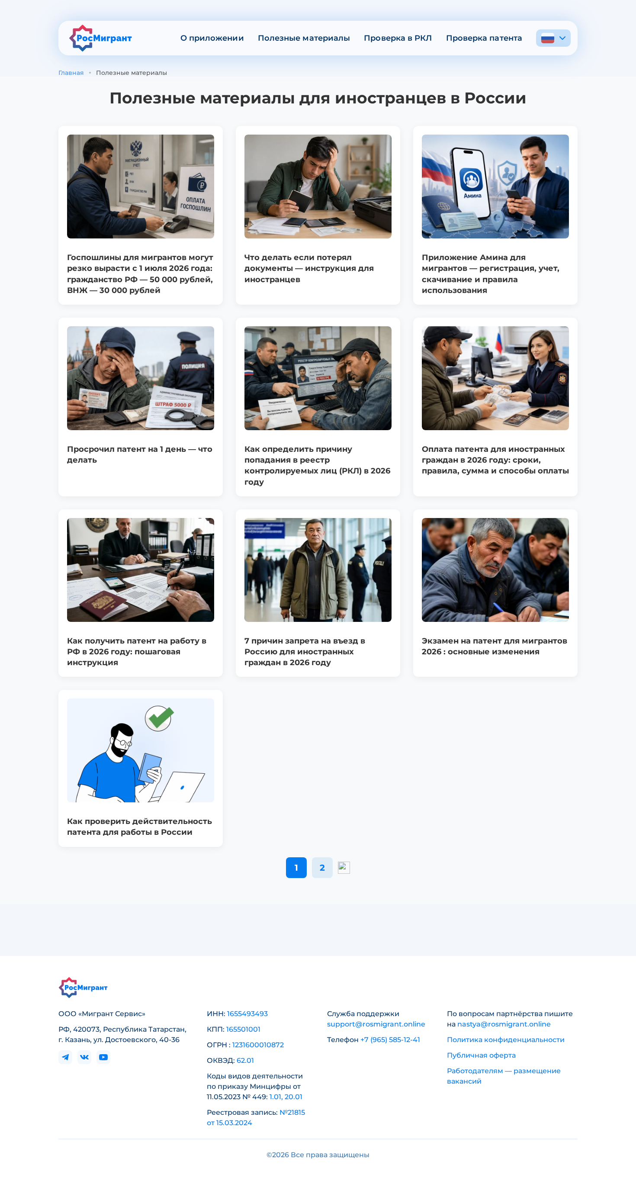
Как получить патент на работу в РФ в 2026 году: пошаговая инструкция (136, 651)
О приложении (212, 38)
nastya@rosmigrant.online (504, 1024)
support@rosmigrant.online (376, 1024)
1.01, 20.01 (286, 1097)
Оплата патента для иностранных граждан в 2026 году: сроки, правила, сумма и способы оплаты (495, 460)
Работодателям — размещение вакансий (504, 1076)
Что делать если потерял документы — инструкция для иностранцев (309, 268)
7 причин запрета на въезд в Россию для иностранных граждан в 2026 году (304, 651)
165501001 (243, 1029)
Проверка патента (484, 38)
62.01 (245, 1060)
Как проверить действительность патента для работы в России (139, 827)
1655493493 (247, 1014)
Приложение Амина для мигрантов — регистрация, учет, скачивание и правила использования (490, 274)
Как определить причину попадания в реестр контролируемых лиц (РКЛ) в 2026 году (317, 465)
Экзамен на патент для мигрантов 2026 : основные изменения (494, 646)
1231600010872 (258, 1045)
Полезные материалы (304, 38)
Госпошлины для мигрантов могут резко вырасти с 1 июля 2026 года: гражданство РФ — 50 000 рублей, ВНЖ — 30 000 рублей (140, 274)
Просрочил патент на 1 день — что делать (139, 454)
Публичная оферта (481, 1055)
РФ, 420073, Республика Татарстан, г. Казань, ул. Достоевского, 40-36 (122, 1034)
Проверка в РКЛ (398, 38)
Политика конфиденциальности (506, 1040)
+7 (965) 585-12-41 (390, 1040)
